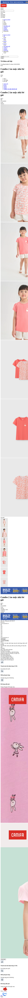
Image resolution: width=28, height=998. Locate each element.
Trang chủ (5, 83)
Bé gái (4, 85)
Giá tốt (5, 86)
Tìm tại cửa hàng (4, 640)
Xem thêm (3, 959)
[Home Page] (4, 6)
